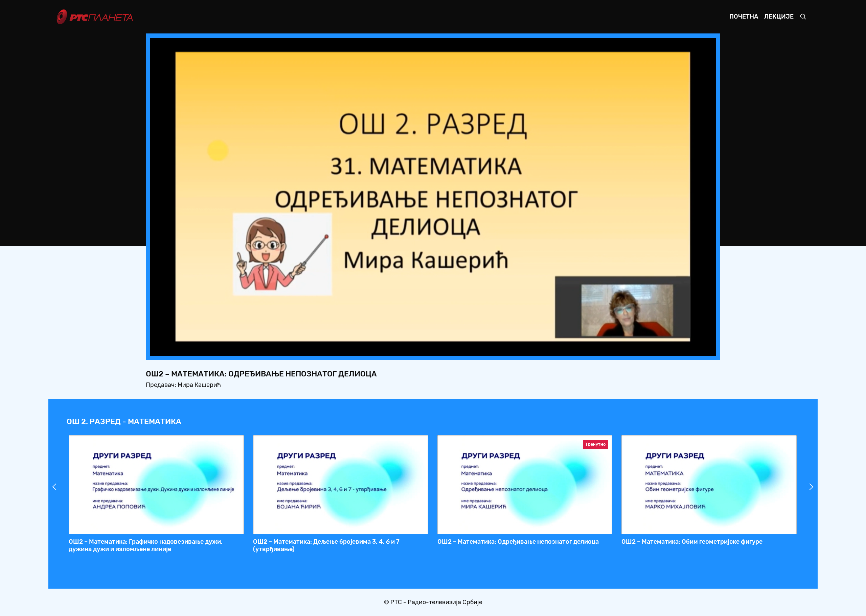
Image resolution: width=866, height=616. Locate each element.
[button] (668, 349)
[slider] (414, 348)
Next (811, 487)
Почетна (743, 16)
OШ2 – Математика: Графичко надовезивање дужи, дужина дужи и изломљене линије (146, 545)
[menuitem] (687, 349)
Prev (54, 487)
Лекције (779, 16)
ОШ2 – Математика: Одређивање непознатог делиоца (518, 541)
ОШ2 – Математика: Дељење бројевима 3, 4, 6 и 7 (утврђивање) (326, 545)
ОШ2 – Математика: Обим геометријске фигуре (691, 541)
